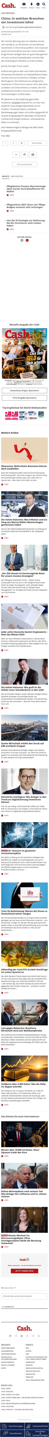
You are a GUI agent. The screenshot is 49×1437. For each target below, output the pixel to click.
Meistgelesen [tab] (17, 176)
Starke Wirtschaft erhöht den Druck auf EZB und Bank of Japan (22, 744)
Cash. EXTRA (6, 1388)
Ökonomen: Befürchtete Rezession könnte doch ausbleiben (24, 467)
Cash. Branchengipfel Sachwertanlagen (18, 1403)
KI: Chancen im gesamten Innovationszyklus (18, 852)
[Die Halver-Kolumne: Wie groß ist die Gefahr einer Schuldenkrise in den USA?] (24, 672)
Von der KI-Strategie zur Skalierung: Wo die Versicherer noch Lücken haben (26, 223)
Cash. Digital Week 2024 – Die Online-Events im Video (22, 1397)
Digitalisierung (7, 1362)
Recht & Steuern (8, 1365)
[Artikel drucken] (24, 155)
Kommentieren (24, 164)
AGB (27, 1354)
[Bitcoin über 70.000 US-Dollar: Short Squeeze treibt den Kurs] (24, 1134)
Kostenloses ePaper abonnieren (24, 390)
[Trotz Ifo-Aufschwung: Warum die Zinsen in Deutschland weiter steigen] (24, 895)
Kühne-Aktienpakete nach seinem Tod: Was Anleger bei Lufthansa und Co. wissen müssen (24, 1194)
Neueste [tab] (5, 176)
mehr (12, 195)
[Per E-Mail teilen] (33, 155)
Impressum (30, 1362)
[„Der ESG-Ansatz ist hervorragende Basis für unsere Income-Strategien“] (24, 558)
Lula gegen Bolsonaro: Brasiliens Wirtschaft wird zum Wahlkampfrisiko (21, 1029)
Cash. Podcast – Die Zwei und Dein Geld (17, 1409)
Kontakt (29, 1365)
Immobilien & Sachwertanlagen (9, 1358)
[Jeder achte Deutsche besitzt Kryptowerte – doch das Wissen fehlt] (24, 616)
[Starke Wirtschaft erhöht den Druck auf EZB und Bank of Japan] (24, 728)
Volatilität (16, 102)
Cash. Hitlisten (7, 1406)
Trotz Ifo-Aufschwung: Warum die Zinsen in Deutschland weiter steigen (24, 912)
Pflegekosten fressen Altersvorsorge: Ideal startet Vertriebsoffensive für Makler (26, 189)
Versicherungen (8, 1348)
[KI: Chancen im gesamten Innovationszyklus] (24, 835)
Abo (27, 1348)
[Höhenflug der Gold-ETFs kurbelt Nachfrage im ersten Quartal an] (24, 954)
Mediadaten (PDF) (33, 1371)
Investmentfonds (8, 1354)
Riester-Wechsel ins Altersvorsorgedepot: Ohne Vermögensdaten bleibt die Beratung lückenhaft (21, 1239)
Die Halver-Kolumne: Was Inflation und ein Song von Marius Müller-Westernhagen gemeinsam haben (24, 522)
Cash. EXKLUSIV (7, 1392)
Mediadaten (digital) (34, 1368)
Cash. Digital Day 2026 (10, 1394)
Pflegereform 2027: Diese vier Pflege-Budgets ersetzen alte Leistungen (26, 206)
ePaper (28, 1351)
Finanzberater (7, 1351)
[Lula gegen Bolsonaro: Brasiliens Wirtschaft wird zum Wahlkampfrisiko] (24, 1012)
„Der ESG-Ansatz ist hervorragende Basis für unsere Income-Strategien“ (23, 574)
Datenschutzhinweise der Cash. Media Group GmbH (36, 1358)
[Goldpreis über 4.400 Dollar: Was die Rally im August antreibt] (24, 1068)
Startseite (37, 143)
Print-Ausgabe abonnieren (24, 398)
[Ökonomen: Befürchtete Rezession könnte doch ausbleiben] (24, 450)
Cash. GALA (5, 1400)
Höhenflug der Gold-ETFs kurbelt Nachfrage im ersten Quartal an (24, 970)
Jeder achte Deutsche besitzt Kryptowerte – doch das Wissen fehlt (24, 633)
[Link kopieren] (16, 155)
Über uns (29, 1377)
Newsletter (30, 1374)
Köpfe (3, 1368)
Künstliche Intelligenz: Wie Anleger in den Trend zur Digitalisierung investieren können (23, 799)
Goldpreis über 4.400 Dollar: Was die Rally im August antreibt (23, 1085)
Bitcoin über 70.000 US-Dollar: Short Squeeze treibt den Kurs (20, 1151)
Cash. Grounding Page (35, 1380)
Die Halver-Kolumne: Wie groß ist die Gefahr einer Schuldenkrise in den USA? (22, 688)
